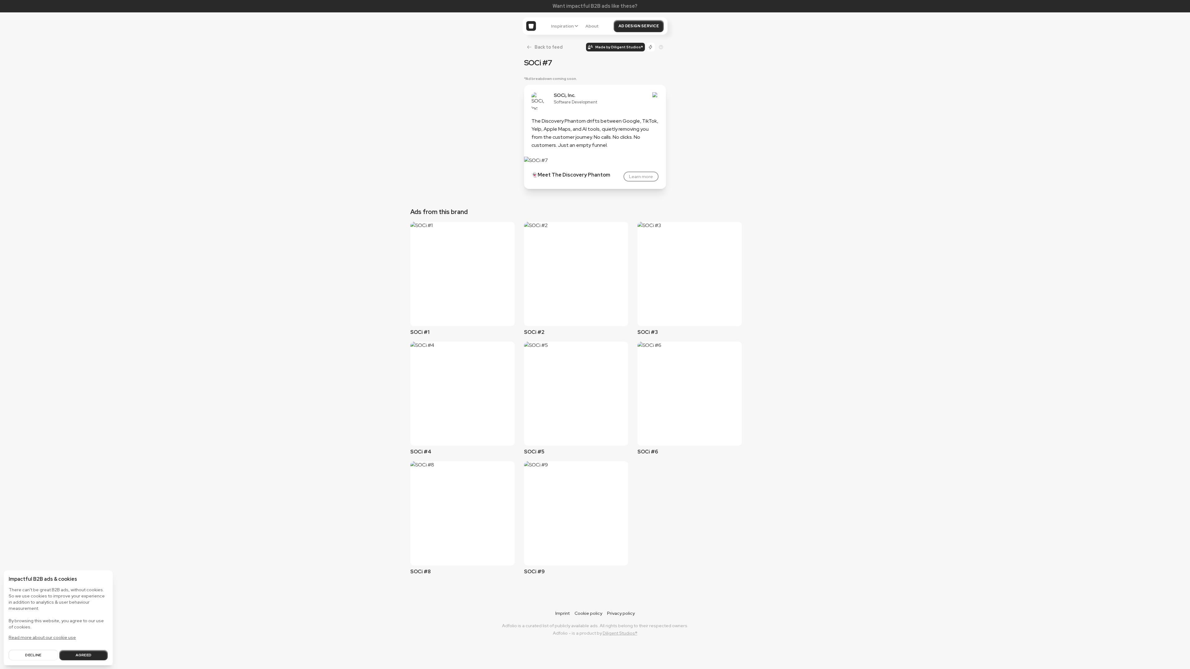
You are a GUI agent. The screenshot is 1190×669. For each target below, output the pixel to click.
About (592, 26)
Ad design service (639, 26)
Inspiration (562, 26)
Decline (33, 655)
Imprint (562, 613)
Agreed (84, 655)
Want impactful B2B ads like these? (595, 6)
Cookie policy (588, 613)
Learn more (641, 176)
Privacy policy (621, 613)
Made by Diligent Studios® (619, 47)
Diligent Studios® (620, 633)
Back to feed (548, 47)
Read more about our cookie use (42, 637)
